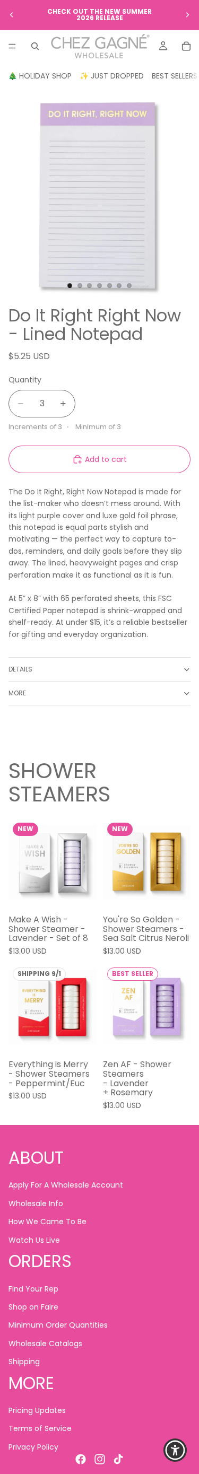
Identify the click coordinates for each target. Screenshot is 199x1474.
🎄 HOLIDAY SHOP (40, 76)
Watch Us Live (34, 1239)
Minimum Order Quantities (58, 1325)
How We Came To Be (47, 1221)
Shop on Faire (33, 1307)
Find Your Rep (33, 1288)
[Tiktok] (118, 1459)
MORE (17, 692)
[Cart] (186, 46)
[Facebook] (80, 1459)
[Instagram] (99, 1459)
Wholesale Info (35, 1203)
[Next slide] (187, 15)
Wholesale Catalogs (45, 1343)
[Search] (35, 46)
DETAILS (20, 669)
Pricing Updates (37, 1410)
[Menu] (12, 46)
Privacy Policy (33, 1447)
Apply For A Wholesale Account (65, 1185)
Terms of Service (40, 1428)
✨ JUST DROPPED (112, 76)
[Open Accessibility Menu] (175, 1450)
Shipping (24, 1361)
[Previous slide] (11, 15)
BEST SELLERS (174, 76)
